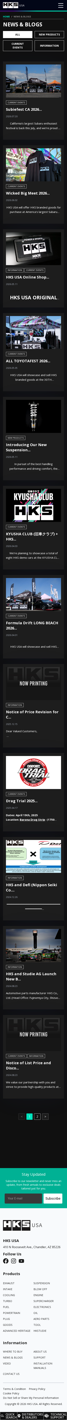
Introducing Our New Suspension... (26, 447)
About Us (40, 1351)
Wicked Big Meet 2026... (28, 193)
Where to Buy (12, 1351)
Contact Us (11, 1374)
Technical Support (58, 1415)
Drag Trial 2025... (22, 800)
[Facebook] (7, 1261)
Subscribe (52, 1198)
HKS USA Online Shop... (27, 277)
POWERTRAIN (11, 1313)
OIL (36, 1313)
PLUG (6, 1319)
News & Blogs (13, 1357)
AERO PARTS (41, 1319)
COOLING (9, 1295)
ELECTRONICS (42, 1307)
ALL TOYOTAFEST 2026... (28, 360)
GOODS (7, 1325)
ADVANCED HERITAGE (16, 1330)
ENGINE (38, 1295)
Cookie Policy (11, 1393)
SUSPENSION (42, 1283)
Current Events (18, 45)
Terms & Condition (14, 1389)
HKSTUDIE (40, 1330)
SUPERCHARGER (44, 1301)
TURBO (7, 1301)
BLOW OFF (40, 1289)
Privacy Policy (37, 1389)
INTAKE (7, 1289)
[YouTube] (22, 1261)
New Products (49, 34)
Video (7, 1363)
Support (40, 1357)
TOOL (37, 1325)
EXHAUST (9, 1283)
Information (49, 45)
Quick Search (11, 1415)
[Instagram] (15, 1261)
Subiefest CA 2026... (24, 109)
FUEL (6, 1307)
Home (6, 16)
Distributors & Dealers (32, 1415)
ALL (17, 34)
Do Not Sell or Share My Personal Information (31, 1398)
